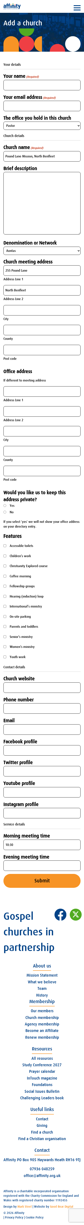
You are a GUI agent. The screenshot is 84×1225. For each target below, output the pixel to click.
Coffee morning (20, 576)
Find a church (42, 1132)
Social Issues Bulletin (42, 1091)
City (6, 319)
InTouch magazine (42, 1078)
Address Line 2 (13, 299)
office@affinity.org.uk (42, 1176)
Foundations (42, 1085)
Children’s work (20, 556)
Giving (42, 1125)
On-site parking (20, 617)
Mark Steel (24, 1206)
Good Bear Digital (61, 1206)
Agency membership (42, 1024)
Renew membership (42, 1037)
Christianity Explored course (29, 566)
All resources (42, 1058)
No (12, 512)
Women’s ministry (22, 647)
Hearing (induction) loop (27, 596)
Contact (42, 1119)
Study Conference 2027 (42, 1065)
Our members (42, 1011)
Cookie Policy (35, 1217)
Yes (12, 506)
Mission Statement (42, 975)
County (8, 339)
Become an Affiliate (42, 1031)
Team (42, 988)
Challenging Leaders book (42, 1098)
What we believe (42, 982)
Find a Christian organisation (42, 1139)
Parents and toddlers (24, 627)
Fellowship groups (22, 586)
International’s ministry (26, 606)
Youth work (18, 657)
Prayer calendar (42, 1071)
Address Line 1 (13, 279)
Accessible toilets (21, 546)
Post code (10, 359)
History (42, 995)
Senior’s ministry (21, 637)
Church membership (42, 1017)
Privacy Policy (14, 1217)
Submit (42, 881)
